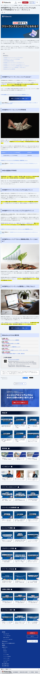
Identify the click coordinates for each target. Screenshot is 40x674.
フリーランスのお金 (8, 569)
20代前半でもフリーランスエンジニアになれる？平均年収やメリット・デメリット (20, 164)
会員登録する (32, 632)
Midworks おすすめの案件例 (9, 69)
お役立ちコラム (4, 647)
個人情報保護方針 (15, 672)
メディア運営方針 (31, 672)
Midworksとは (4, 641)
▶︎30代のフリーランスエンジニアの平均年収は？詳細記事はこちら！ (14, 160)
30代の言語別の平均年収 (9, 60)
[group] (7, 456)
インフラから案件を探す (7, 635)
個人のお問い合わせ (5, 663)
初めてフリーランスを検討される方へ (8, 643)
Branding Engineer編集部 (13, 359)
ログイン (19, 2)
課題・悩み (3, 12)
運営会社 (36, 672)
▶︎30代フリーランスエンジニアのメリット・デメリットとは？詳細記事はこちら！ (17, 229)
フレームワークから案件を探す (8, 639)
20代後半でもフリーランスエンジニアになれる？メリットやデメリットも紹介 (20, 232)
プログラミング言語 (8, 548)
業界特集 (5, 448)
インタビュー (6, 466)
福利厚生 (3, 645)
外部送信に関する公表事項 (24, 672)
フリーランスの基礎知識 (9, 507)
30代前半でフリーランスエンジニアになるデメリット (14, 64)
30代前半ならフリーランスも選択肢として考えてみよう (15, 67)
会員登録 (25, 2)
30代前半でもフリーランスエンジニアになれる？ (13, 57)
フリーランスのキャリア (9, 487)
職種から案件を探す (6, 637)
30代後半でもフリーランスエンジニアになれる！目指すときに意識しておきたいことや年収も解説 (20, 103)
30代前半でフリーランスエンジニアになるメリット (14, 62)
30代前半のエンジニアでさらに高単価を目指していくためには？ (16, 65)
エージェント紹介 (7, 610)
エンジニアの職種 (7, 528)
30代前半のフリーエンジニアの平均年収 (12, 59)
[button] (39, 457)
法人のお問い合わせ (5, 665)
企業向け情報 (6, 589)
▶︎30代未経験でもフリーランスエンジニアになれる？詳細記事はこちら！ (15, 94)
